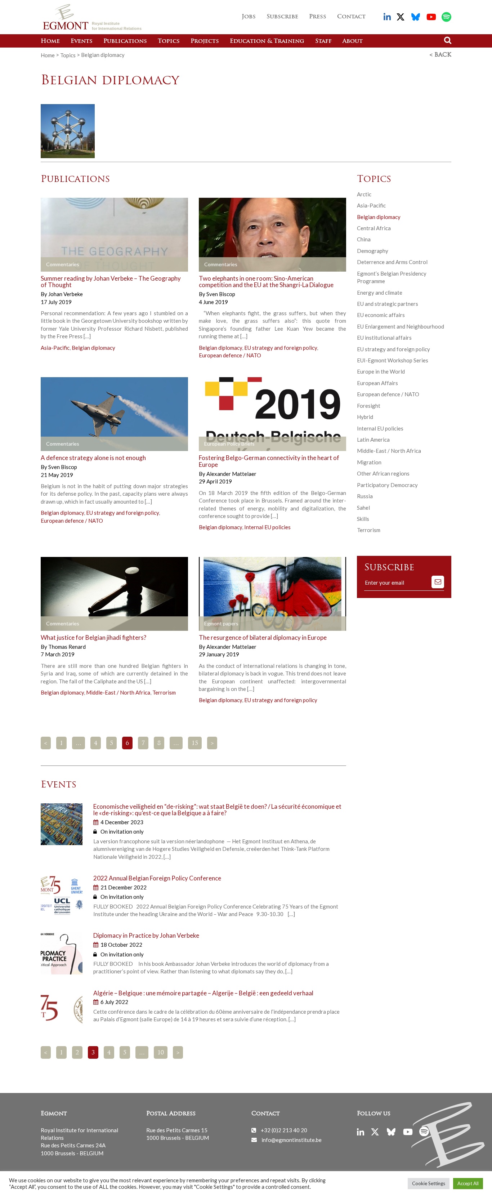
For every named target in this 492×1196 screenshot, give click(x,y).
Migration (369, 462)
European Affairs (377, 383)
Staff (323, 41)
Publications (125, 41)
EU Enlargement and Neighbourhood (400, 326)
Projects (205, 41)
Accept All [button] (468, 1183)
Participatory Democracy (387, 485)
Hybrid (365, 417)
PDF (219, 444)
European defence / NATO (230, 355)
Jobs (249, 17)
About (353, 41)
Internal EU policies (267, 527)
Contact (351, 17)
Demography (372, 250)
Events (82, 41)
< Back (440, 55)
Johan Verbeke (65, 294)
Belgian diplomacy (93, 347)
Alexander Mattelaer (231, 473)
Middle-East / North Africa (118, 692)
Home (50, 41)
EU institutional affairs (384, 337)
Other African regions (383, 473)
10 (160, 1053)
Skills (363, 519)
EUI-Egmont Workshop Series (392, 360)
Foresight (368, 405)
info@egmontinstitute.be (291, 1139)
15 (195, 743)
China (364, 239)
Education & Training (267, 41)
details (61, 264)
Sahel (363, 507)
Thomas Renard (67, 646)
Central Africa (374, 228)
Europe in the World (381, 371)
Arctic (364, 194)
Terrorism (164, 692)
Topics (169, 41)
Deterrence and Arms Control (392, 262)
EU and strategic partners (387, 303)
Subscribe (282, 17)
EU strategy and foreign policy (280, 347)
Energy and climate (379, 292)
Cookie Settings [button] (428, 1183)
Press (317, 17)
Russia (365, 496)
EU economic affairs (381, 315)
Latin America (373, 439)
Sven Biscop (220, 294)
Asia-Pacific (55, 347)
